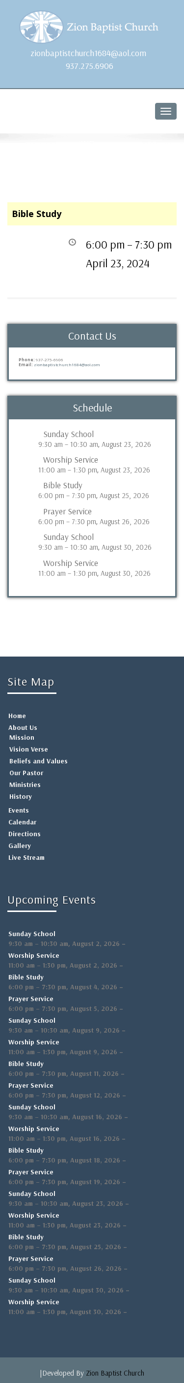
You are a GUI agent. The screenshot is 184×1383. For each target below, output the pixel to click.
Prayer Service (67, 511)
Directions (24, 833)
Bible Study (62, 485)
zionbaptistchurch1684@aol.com (88, 53)
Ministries (25, 784)
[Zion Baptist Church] (92, 24)
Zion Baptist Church (115, 1373)
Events (18, 810)
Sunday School (68, 434)
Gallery (19, 845)
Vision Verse (28, 749)
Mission (21, 737)
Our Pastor (26, 772)
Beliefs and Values (38, 760)
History (20, 796)
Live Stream (26, 857)
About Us (22, 727)
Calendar (22, 821)
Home (17, 715)
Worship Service (70, 460)
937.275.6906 (89, 65)
